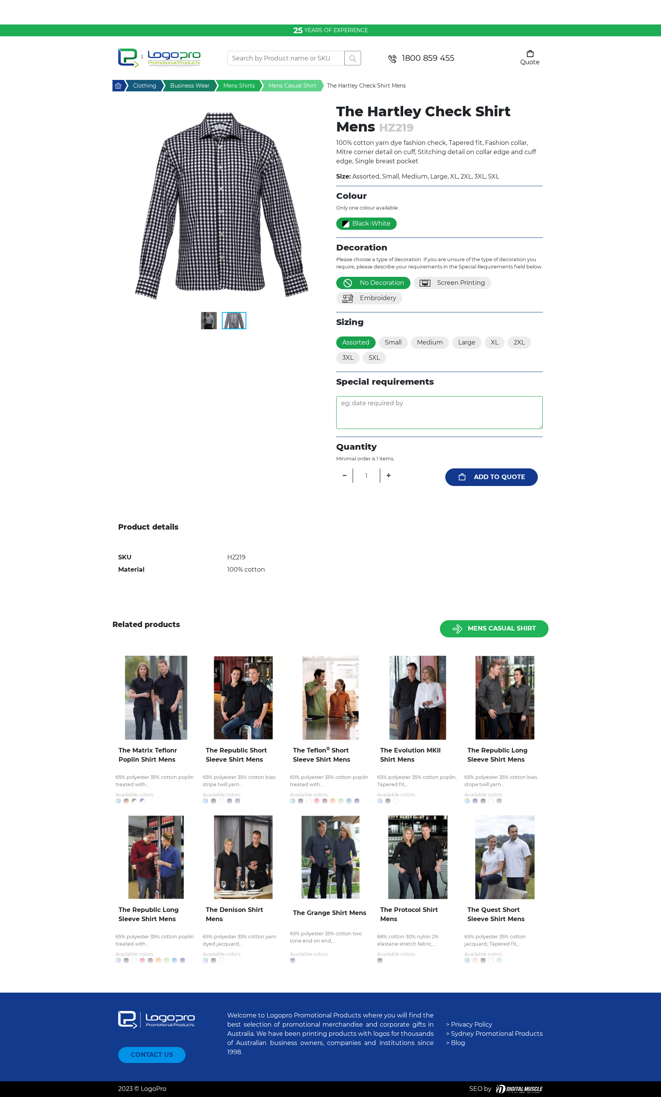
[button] (221, 207)
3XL (347, 357)
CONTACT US (152, 1054)
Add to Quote (499, 477)
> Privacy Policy (469, 1024)
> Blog (455, 1043)
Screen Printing (461, 282)
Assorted (356, 342)
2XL (519, 342)
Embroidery (378, 298)
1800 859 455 (428, 58)
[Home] (166, 58)
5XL (374, 357)
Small (393, 342)
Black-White (371, 223)
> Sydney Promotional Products (494, 1033)
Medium (430, 342)
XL (494, 342)
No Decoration (382, 282)
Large (466, 342)
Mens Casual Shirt (502, 628)
